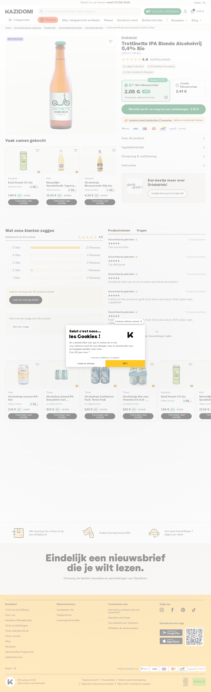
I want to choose (85, 363)
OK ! (125, 363)
